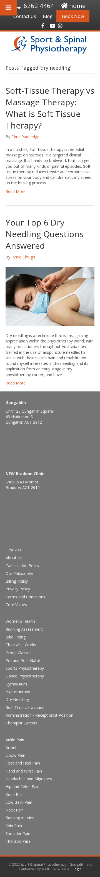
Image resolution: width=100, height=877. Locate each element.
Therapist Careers (22, 723)
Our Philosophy (19, 573)
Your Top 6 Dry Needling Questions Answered (45, 234)
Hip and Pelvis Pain (22, 786)
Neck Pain (15, 810)
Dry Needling (17, 699)
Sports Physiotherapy (25, 668)
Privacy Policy (18, 588)
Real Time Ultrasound (25, 707)
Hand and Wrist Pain (24, 771)
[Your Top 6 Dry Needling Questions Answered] (50, 296)
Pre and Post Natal (23, 660)
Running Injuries (20, 817)
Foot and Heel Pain (23, 763)
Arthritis (12, 747)
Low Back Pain (19, 802)
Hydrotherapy (18, 691)
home (77, 5)
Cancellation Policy (22, 565)
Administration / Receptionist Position (39, 715)
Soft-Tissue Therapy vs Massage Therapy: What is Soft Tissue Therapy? (50, 108)
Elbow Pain (15, 755)
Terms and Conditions (25, 596)
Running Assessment (24, 629)
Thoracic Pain (18, 841)
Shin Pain (14, 825)
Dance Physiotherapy (25, 676)
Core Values (16, 604)
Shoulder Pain (18, 833)
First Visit (14, 550)
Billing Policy (17, 581)
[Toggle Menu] (8, 7)
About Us (14, 557)
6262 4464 (39, 5)
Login (77, 869)
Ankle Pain (15, 739)
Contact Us (24, 16)
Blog (47, 16)
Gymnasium (16, 684)
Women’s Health (20, 621)
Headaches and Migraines (29, 778)
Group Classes (18, 652)
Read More (16, 191)
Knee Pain (15, 794)
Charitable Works (21, 644)
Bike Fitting (16, 637)
